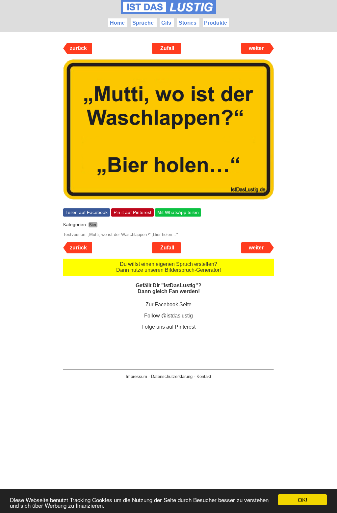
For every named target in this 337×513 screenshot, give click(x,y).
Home (117, 23)
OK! (302, 500)
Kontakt (203, 376)
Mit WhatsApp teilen (178, 212)
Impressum (136, 376)
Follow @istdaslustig (168, 315)
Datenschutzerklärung (172, 376)
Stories (187, 23)
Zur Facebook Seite (168, 304)
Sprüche (143, 23)
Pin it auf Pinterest (132, 212)
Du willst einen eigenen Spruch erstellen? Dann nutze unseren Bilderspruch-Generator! (168, 267)
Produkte (215, 23)
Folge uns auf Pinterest (168, 327)
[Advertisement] (168, 456)
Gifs (166, 23)
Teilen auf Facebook (86, 212)
